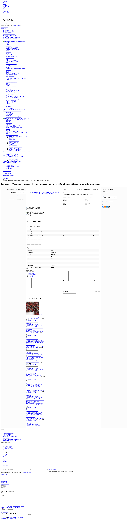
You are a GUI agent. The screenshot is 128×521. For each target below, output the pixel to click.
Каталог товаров (4, 27)
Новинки (5, 445)
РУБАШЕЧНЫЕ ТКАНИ (11, 74)
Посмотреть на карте (26, 472)
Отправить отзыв (79, 292)
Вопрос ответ (6, 6)
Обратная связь (4, 481)
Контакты (5, 11)
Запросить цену (12, 518)
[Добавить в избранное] (60, 189)
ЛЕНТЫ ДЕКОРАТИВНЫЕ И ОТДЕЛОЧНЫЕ (16, 136)
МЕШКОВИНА (9, 66)
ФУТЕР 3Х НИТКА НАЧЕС (12, 97)
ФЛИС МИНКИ (9, 91)
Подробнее (28, 323)
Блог (4, 7)
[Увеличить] (44, 193)
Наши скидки (6, 12)
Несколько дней (31, 275)
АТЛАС (7, 42)
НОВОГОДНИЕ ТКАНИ (11, 153)
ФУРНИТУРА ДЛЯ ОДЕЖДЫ (13, 125)
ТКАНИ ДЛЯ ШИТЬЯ (8, 30)
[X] (109, 207)
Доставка (5, 5)
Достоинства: (28, 288)
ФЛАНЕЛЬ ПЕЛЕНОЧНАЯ (12, 90)
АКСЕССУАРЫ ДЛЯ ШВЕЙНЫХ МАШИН (16, 119)
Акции (4, 4)
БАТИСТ (8, 44)
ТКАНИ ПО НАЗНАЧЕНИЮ (10, 35)
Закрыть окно (16, 25)
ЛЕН (7, 62)
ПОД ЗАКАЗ (6, 36)
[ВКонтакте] (103, 207)
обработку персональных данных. (16, 506)
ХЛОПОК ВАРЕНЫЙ (11, 101)
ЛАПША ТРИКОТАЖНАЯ (12, 61)
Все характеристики (87, 197)
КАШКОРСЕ (9, 54)
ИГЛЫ (7, 133)
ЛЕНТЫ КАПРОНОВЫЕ (14, 150)
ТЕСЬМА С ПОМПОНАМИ (15, 149)
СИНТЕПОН (9, 115)
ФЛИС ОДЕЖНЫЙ (10, 92)
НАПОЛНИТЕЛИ (7, 32)
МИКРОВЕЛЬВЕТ (10, 67)
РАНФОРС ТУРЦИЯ (13, 159)
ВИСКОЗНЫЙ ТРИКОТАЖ (12, 49)
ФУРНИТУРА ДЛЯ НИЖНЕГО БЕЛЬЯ (12, 37)
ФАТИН (8, 88)
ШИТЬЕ (8, 103)
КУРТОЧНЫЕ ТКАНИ (11, 60)
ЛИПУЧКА (11, 143)
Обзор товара (13, 192)
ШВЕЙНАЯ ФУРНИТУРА (9, 34)
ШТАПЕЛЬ (8, 106)
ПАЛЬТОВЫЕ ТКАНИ (11, 82)
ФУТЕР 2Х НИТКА (10, 94)
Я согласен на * (13, 506)
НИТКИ (8, 121)
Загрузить (87, 200)
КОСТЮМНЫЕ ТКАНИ (11, 56)
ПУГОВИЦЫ (9, 123)
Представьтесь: (98, 291)
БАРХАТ (8, 43)
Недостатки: (65, 280)
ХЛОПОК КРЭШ (10, 102)
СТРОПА (11, 144)
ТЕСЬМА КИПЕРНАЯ (14, 148)
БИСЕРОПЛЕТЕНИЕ (11, 164)
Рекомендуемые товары (8, 448)
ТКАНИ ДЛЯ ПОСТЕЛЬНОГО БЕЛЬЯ (15, 156)
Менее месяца (31, 273)
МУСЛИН (8, 70)
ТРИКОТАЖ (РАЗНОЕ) (11, 108)
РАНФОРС (11, 157)
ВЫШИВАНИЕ (9, 165)
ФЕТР (7, 167)
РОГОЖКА (8, 85)
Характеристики (12, 195)
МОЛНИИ (8, 120)
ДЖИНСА (8, 52)
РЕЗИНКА (8, 124)
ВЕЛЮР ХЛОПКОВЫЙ (11, 48)
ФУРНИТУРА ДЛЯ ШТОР (12, 126)
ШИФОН (8, 105)
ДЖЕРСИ (8, 50)
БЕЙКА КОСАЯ (12, 137)
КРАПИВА (8, 79)
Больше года (30, 276)
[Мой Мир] (107, 207)
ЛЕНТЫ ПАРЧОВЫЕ (14, 141)
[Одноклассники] (105, 207)
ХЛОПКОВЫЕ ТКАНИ (11, 100)
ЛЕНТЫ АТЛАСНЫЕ (14, 139)
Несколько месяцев (32, 274)
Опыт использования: (30, 271)
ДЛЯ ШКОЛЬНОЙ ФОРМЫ (12, 154)
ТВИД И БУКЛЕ (10, 76)
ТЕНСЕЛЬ (8, 77)
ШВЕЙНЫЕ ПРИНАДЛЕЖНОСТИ (14, 127)
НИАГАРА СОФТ (10, 71)
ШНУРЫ (8, 129)
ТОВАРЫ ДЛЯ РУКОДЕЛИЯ (10, 38)
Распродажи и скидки (8, 447)
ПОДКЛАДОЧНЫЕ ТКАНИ (12, 73)
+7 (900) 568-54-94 (7, 19)
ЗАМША (8, 53)
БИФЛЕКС (8, 46)
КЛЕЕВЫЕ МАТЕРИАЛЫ (12, 135)
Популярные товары (7, 446)
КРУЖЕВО (11, 138)
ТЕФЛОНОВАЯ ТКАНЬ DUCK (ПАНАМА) (16, 78)
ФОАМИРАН (9, 168)
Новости (5, 8)
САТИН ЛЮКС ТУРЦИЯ (14, 160)
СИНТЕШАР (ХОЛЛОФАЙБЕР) (13, 117)
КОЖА (7, 55)
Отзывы (5, 2)
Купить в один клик (15, 507)
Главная (5, 1)
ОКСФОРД (8, 72)
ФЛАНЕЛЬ (8, 89)
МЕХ (7, 80)
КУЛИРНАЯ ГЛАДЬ (10, 58)
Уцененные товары (7, 449)
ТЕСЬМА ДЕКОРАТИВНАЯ (15, 147)
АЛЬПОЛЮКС (9, 114)
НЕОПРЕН (8, 83)
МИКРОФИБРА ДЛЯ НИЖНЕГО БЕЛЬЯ (15, 68)
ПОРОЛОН (8, 112)
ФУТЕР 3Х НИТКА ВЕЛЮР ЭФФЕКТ (15, 96)
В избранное (29, 325)
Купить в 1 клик (29, 324)
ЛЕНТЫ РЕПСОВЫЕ (14, 142)
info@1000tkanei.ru (53, 469)
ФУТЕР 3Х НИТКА (10, 95)
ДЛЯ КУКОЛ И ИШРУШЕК (12, 166)
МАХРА (8, 65)
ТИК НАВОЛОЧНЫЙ (11, 86)
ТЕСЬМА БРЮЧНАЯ (13, 145)
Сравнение (35, 324)
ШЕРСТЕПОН (9, 113)
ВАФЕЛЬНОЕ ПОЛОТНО (12, 47)
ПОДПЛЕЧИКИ (9, 130)
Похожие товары (12, 199)
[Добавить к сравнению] (60, 192)
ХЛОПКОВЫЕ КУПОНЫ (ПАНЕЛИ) (14, 99)
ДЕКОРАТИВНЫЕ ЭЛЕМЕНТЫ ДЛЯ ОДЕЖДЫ (17, 132)
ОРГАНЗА (8, 84)
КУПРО (8, 59)
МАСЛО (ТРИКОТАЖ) (11, 64)
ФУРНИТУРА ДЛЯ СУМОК (12, 131)
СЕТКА (7, 107)
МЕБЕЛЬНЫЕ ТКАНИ (8, 31)
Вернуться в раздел (10, 189)
